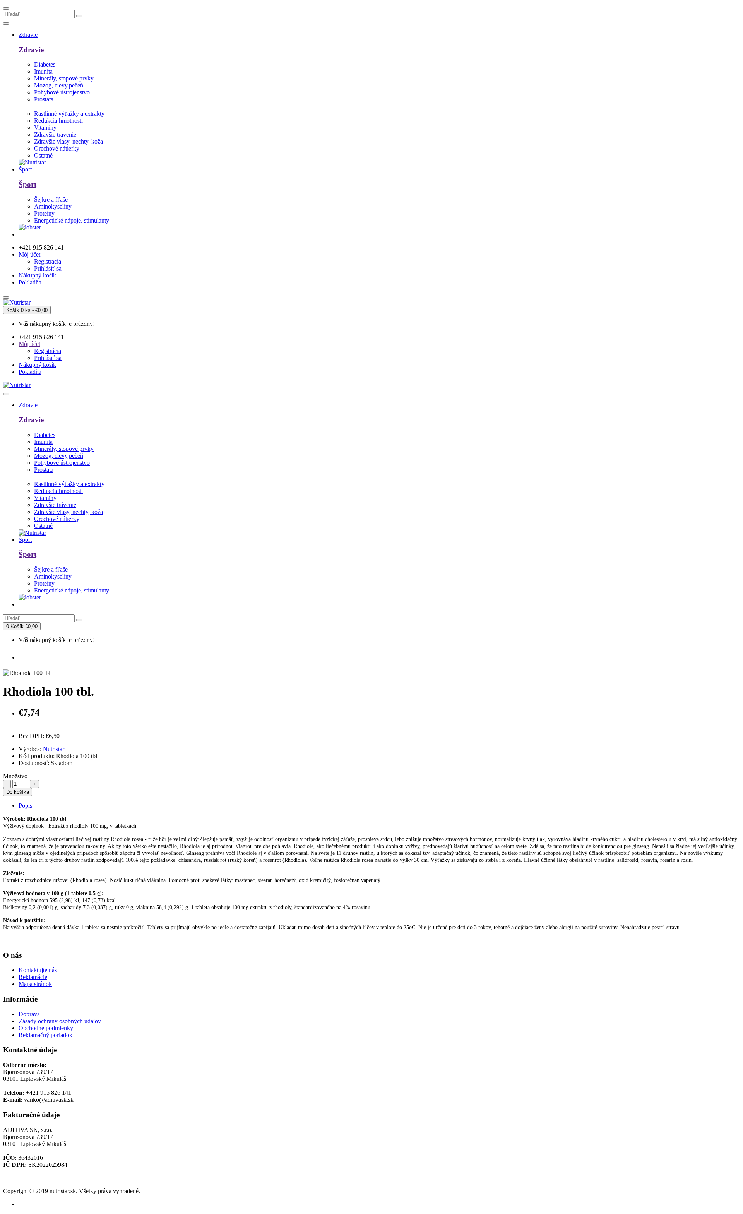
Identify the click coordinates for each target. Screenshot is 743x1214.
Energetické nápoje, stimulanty (71, 220)
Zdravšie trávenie (55, 134)
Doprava (29, 1014)
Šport (27, 184)
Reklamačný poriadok (45, 1035)
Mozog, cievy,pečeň (58, 85)
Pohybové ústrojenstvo (62, 92)
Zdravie (31, 50)
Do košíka (17, 792)
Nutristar (53, 749)
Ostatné (43, 155)
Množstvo (15, 776)
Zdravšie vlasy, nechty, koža (68, 141)
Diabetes (44, 64)
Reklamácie (33, 977)
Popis (25, 805)
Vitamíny (45, 127)
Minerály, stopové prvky (64, 78)
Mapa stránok (35, 984)
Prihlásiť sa (48, 268)
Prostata (43, 99)
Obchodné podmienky (46, 1028)
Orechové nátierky (56, 148)
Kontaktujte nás (38, 970)
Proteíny (44, 213)
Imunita (43, 71)
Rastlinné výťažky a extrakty (69, 113)
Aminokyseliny (53, 206)
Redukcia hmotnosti (58, 120)
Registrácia (47, 261)
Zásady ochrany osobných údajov (60, 1021)
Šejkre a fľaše (51, 199)
